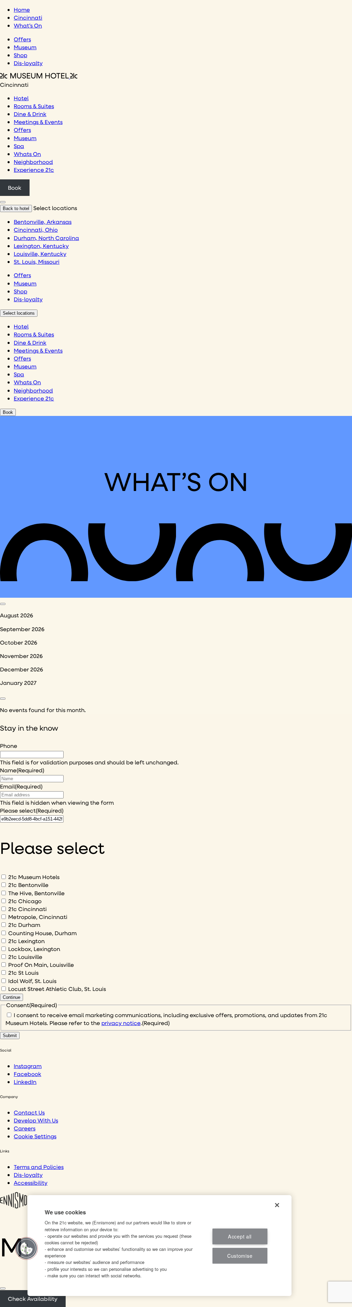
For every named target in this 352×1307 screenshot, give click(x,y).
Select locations (19, 313)
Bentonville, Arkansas (43, 221)
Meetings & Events (38, 121)
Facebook (27, 1073)
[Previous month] (3, 604)
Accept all (240, 1236)
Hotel (21, 98)
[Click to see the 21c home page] (38, 76)
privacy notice (121, 1022)
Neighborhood (33, 161)
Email (21, 786)
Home (22, 9)
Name (22, 770)
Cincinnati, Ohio (36, 229)
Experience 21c (34, 169)
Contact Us (29, 1112)
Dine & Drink (30, 113)
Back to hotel (16, 208)
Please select (32, 810)
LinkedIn (25, 1081)
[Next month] (3, 699)
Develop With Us (36, 1120)
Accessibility (30, 1182)
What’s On (28, 25)
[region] (160, 1245)
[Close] (3, 1288)
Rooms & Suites (34, 105)
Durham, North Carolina (46, 237)
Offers (22, 39)
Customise (239, 1255)
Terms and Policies (39, 1166)
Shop (20, 55)
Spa (19, 145)
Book (14, 187)
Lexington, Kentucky (41, 245)
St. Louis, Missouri (36, 261)
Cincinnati (28, 17)
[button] (26, 1248)
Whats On (27, 153)
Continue (11, 997)
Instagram (28, 1065)
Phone (8, 745)
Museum (25, 47)
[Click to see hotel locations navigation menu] (3, 202)
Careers (24, 1128)
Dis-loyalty (28, 62)
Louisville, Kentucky (40, 253)
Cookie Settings (35, 1136)
